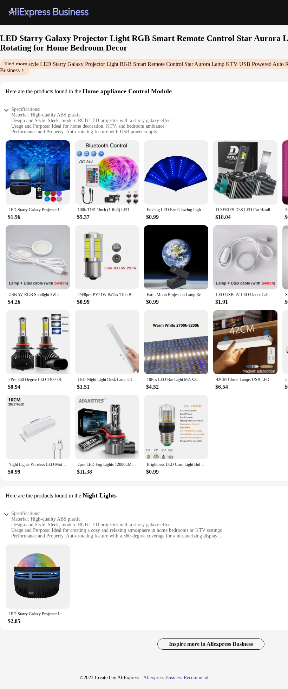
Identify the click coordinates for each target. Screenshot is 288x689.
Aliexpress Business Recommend (175, 677)
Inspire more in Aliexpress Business (211, 644)
